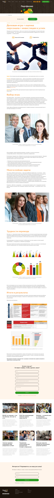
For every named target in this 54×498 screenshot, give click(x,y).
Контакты (23, 1)
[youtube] (36, 1)
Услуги (13, 1)
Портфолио (17, 493)
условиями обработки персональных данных (29, 395)
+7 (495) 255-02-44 (29, 1)
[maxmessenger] (39, 1)
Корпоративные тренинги (19, 492)
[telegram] (37, 1)
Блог (19, 1)
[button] (45, 2)
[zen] (8, 493)
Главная (9, 1)
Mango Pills (13, 87)
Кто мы (16, 1)
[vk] (34, 1)
